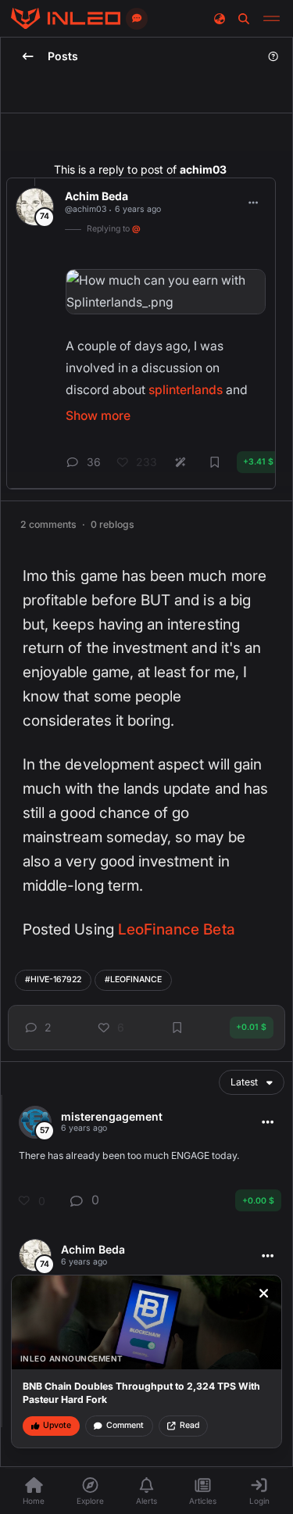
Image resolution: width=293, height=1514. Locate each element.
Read (189, 1425)
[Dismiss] (264, 1293)
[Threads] (65, 19)
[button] (36, 1027)
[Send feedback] (137, 19)
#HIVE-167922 (53, 979)
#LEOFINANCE (133, 979)
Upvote (57, 1425)
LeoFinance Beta (176, 929)
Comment (125, 1425)
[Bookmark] (177, 1028)
